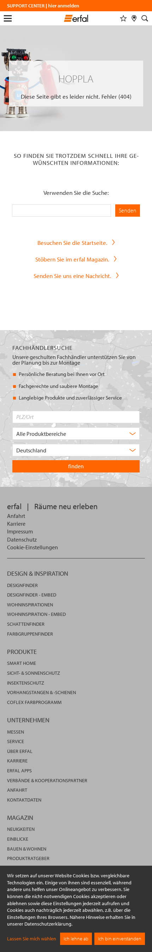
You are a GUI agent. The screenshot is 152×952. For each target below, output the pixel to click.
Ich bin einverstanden (119, 938)
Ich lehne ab (76, 938)
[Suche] (144, 18)
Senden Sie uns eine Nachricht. (72, 275)
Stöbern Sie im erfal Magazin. (72, 259)
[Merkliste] (123, 18)
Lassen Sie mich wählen (31, 938)
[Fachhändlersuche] (134, 18)
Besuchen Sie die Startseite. (72, 242)
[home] (76, 19)
